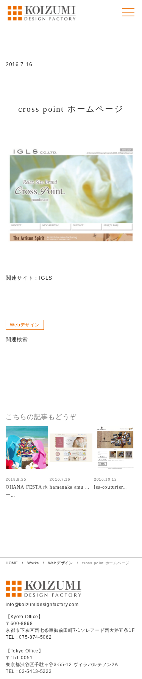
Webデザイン (25, 325)
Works (33, 563)
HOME (12, 563)
